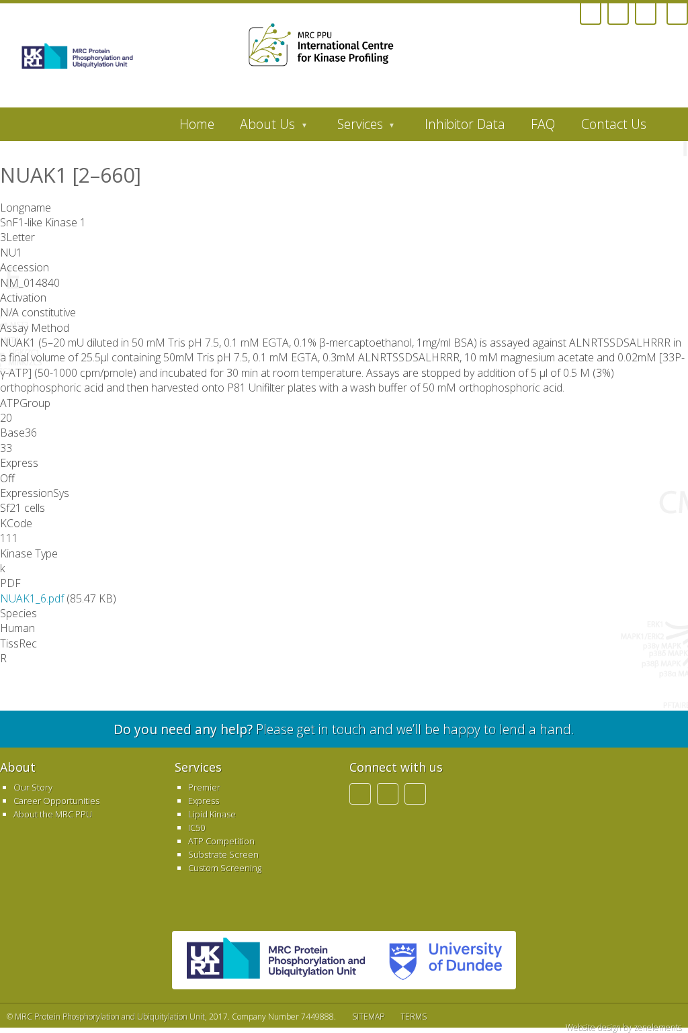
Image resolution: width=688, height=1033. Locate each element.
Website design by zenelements (623, 1027)
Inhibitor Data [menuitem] (465, 124)
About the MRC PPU (52, 814)
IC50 (196, 827)
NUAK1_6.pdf (32, 598)
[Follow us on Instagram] (590, 14)
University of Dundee (440, 960)
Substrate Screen (223, 854)
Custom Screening (224, 868)
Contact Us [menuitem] (613, 124)
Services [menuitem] (354, 127)
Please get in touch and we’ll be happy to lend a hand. (344, 729)
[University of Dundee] (356, 49)
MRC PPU (276, 960)
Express (203, 801)
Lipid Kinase (212, 814)
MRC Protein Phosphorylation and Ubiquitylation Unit (110, 1016)
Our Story (32, 787)
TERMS (413, 1016)
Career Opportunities (56, 801)
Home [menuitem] (196, 124)
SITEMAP (368, 1016)
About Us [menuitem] (261, 127)
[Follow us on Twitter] (645, 14)
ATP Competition (221, 841)
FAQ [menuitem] (543, 124)
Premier (204, 787)
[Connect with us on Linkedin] (618, 14)
